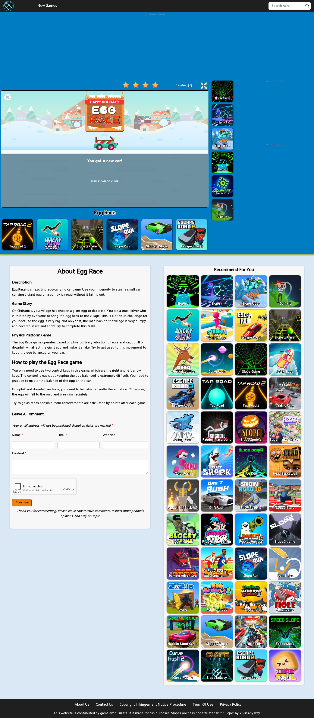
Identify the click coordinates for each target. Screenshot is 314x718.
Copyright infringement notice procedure (152, 705)
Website (109, 435)
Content (19, 453)
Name (17, 435)
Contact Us (104, 705)
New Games (47, 6)
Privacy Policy (230, 705)
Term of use (203, 705)
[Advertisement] (157, 46)
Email (62, 435)
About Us (82, 705)
